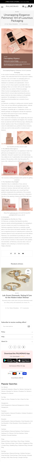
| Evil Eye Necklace (19, 433)
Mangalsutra (4, 403)
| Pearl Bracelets (25, 421)
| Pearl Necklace (24, 431)
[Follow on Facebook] (11, 253)
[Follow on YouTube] (23, 253)
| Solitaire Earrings (25, 453)
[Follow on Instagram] (15, 253)
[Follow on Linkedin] (19, 253)
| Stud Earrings (14, 455)
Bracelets (3, 419)
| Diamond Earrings (14, 453)
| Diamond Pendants (15, 413)
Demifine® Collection (7, 389)
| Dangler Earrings (23, 457)
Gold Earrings (5, 453)
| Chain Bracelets (13, 423)
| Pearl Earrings (22, 455)
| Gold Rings (13, 441)
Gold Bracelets (5, 421)
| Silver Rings (20, 441)
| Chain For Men (24, 399)
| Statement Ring (22, 445)
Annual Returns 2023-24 (17, 378)
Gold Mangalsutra (6, 405)
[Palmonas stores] (23, 7)
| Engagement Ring (27, 443)
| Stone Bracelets (23, 423)
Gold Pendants (5, 413)
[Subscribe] (29, 326)
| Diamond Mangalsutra (17, 405)
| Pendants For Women (24, 391)
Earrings (3, 451)
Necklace (3, 429)
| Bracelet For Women (12, 391)
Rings (2, 439)
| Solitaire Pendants (26, 413)
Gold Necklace (5, 431)
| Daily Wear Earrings (12, 457)
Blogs (17, 11)
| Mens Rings (18, 443)
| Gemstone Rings (10, 443)
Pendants (3, 411)
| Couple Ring (5, 445)
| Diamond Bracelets (15, 421)
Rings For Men (5, 399)
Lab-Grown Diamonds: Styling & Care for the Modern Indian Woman (17, 296)
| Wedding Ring (13, 445)
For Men (3, 397)
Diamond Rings (5, 441)
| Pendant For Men (15, 399)
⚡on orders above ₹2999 (17, 2)
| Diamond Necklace (14, 431)
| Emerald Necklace (11, 435)
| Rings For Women (18, 389)
